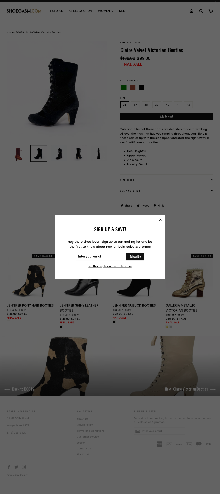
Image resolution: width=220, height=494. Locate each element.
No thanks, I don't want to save (110, 266)
